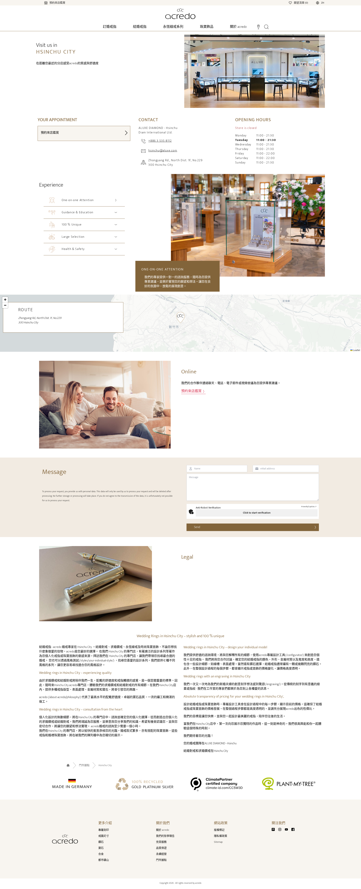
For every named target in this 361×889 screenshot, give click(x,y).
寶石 (101, 848)
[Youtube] (288, 829)
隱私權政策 (220, 836)
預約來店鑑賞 (191, 391)
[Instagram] (281, 829)
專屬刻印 (103, 830)
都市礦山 (103, 860)
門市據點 (84, 765)
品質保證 (161, 848)
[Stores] (258, 26)
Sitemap (218, 842)
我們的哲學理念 (165, 836)
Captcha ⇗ (308, 506)
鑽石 (101, 842)
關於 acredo (162, 830)
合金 (101, 854)
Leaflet (356, 350)
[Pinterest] (275, 829)
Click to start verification (257, 513)
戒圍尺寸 (103, 836)
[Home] (180, 13)
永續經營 (161, 854)
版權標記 (219, 830)
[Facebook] (292, 829)
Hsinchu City (105, 765)
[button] (180, 317)
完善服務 (161, 842)
